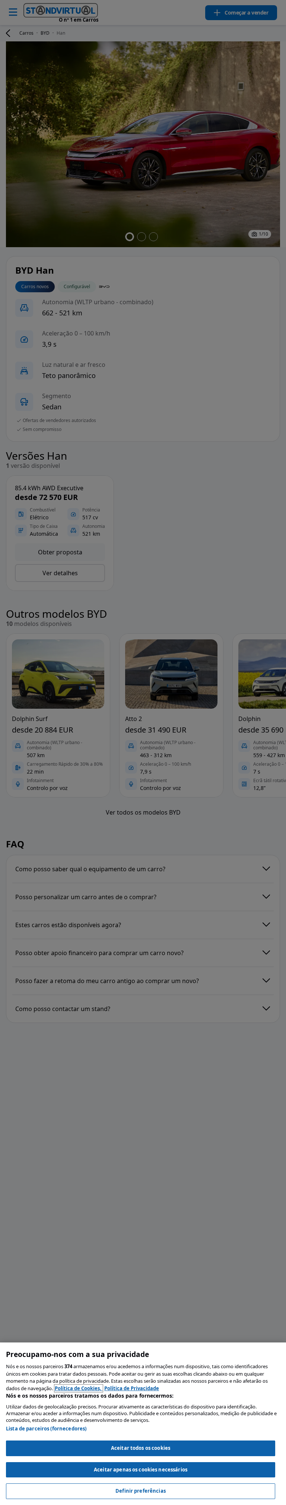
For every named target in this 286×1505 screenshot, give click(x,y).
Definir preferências (140, 1490)
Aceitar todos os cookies (140, 1448)
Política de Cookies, (78, 1388)
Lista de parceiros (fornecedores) (46, 1428)
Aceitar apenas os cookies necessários (140, 1469)
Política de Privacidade (131, 1388)
